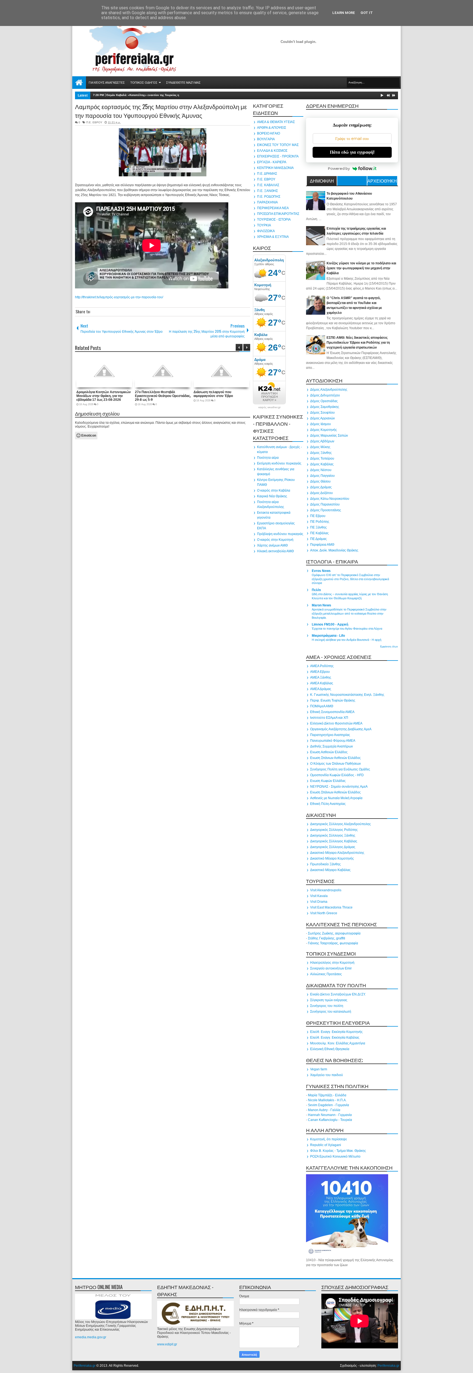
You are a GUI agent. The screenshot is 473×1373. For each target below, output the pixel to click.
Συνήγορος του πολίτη (326, 1006)
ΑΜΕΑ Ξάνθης (320, 677)
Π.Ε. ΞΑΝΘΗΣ (267, 191)
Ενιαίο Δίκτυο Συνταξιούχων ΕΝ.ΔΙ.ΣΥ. (338, 994)
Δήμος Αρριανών (322, 418)
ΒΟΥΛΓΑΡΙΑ (266, 139)
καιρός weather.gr (269, 407)
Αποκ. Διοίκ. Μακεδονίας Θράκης (334, 550)
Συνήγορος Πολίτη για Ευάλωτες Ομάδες (340, 769)
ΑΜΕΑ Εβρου (320, 672)
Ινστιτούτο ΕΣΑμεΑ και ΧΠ (329, 718)
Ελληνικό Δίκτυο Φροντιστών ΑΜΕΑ (336, 723)
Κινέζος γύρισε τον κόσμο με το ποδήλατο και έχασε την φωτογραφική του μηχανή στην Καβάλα (361, 268)
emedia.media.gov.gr (90, 1337)
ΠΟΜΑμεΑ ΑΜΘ (321, 706)
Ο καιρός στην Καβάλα (273, 490)
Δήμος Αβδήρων (322, 441)
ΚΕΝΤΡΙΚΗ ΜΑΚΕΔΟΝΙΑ (275, 168)
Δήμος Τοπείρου (322, 458)
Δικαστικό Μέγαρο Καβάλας (330, 870)
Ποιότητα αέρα (268, 458)
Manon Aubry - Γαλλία (324, 1110)
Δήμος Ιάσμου (320, 424)
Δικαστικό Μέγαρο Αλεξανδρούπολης (337, 853)
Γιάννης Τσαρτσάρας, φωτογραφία (333, 943)
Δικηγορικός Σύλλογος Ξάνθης (332, 835)
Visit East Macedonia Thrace (331, 907)
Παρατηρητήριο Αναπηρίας (330, 735)
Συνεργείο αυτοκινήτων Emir (331, 968)
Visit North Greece (323, 913)
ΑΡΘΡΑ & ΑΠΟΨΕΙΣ (271, 128)
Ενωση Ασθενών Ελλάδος (329, 752)
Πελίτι (316, 590)
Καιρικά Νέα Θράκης (272, 496)
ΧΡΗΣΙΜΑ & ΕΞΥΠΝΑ (273, 237)
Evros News (321, 571)
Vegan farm (318, 1069)
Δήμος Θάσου (320, 481)
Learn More (343, 13)
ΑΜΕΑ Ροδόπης (322, 666)
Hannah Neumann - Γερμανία (330, 1115)
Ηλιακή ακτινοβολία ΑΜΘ (275, 551)
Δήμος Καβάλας (322, 464)
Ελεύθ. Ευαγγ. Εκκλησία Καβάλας (334, 1037)
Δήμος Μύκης (320, 447)
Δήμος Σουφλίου (322, 412)
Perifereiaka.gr (85, 1366)
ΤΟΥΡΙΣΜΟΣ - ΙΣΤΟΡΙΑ (274, 219)
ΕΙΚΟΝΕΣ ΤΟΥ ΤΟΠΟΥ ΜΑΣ (278, 145)
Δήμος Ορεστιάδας (324, 401)
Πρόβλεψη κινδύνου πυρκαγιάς (280, 534)
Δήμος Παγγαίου (322, 476)
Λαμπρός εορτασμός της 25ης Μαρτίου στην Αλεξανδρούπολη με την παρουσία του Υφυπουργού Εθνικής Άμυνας (161, 110)
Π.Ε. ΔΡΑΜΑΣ (267, 174)
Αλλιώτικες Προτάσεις (326, 974)
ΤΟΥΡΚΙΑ (264, 225)
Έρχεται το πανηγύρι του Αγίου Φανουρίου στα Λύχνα (347, 628)
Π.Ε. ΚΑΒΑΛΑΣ (268, 185)
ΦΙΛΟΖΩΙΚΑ (266, 231)
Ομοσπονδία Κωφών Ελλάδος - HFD (337, 775)
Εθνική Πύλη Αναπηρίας (328, 804)
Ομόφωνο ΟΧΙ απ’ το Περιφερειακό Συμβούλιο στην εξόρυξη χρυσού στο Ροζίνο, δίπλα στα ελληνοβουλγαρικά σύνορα (350, 579)
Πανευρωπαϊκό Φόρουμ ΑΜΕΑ (332, 741)
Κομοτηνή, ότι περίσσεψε (328, 1139)
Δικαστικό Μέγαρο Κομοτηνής (332, 858)
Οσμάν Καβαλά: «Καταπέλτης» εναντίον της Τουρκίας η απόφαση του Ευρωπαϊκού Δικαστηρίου (169, 95)
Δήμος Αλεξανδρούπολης (328, 390)
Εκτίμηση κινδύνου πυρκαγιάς (279, 463)
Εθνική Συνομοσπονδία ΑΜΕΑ (332, 712)
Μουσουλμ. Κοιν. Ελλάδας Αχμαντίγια (337, 1043)
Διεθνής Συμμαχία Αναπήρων (331, 746)
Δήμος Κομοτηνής (323, 430)
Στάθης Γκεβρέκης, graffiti (326, 938)
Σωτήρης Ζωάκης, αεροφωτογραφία (334, 933)
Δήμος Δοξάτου (321, 493)
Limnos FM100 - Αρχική (330, 624)
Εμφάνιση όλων (389, 646)
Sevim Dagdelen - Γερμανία (328, 1105)
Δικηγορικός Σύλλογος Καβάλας (333, 841)
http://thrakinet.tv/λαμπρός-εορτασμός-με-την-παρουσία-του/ (119, 297)
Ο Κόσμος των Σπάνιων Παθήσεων (335, 764)
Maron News (321, 605)
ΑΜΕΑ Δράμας (320, 689)
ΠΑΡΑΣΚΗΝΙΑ (267, 202)
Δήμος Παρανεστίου (325, 504)
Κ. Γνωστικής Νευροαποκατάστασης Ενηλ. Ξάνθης (347, 695)
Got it (366, 13)
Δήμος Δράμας (321, 487)
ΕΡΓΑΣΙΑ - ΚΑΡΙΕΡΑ (271, 162)
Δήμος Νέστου (320, 470)
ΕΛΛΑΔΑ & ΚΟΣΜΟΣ (272, 151)
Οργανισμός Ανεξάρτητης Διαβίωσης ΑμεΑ (340, 729)
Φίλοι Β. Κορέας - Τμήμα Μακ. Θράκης (338, 1151)
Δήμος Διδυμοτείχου (325, 395)
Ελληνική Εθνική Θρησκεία (329, 1049)
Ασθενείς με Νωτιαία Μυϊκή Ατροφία (336, 798)
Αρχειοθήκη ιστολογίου (382, 181)
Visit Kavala (319, 896)
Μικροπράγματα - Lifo (328, 636)
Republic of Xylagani (325, 1145)
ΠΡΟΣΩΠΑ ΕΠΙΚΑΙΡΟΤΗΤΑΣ (278, 214)
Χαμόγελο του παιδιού (326, 1075)
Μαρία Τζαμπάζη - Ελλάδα (327, 1095)
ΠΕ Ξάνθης (318, 527)
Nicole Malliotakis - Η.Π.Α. (327, 1100)
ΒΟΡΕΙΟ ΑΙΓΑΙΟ (268, 133)
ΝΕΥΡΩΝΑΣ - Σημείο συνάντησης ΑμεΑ (339, 786)
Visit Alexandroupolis (325, 890)
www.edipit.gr (167, 1344)
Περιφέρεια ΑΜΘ (322, 545)
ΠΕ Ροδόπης (319, 522)
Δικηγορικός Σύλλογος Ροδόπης (334, 830)
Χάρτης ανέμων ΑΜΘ (272, 545)
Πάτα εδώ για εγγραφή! (352, 152)
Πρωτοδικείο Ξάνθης (325, 864)
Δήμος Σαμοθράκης (324, 407)
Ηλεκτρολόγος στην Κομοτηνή (332, 963)
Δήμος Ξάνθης (321, 453)
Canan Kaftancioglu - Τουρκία (330, 1120)
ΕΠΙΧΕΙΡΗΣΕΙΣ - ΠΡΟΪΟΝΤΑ (278, 156)
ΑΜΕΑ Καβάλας (321, 683)
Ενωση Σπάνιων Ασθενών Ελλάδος (335, 758)
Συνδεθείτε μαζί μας (183, 82)
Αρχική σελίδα (79, 82)
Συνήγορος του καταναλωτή (330, 1011)
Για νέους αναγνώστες (107, 82)
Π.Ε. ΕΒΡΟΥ (94, 122)
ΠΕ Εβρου (317, 516)
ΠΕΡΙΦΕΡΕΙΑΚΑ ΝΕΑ (273, 208)
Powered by (339, 168)
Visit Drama (318, 902)
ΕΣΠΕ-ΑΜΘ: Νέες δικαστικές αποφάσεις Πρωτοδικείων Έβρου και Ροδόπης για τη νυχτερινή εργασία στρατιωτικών (358, 342)
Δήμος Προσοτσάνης (325, 510)
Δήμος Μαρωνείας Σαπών (329, 435)
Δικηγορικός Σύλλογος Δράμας (332, 847)
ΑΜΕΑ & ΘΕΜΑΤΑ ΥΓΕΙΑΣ (276, 122)
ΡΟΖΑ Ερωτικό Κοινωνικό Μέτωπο (335, 1156)
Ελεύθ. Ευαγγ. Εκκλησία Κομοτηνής (336, 1032)
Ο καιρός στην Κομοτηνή (275, 540)
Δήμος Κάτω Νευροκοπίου (329, 499)
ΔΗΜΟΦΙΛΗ (322, 180)
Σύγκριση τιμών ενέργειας (328, 1000)
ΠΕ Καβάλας (319, 533)
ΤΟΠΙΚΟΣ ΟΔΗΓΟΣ (143, 82)
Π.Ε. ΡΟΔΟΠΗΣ (268, 196)
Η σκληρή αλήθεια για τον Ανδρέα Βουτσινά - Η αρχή (346, 639)
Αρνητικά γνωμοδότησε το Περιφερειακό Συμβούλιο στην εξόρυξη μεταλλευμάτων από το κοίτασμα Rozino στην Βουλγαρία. (349, 613)
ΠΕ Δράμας (318, 539)
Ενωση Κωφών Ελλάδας (328, 781)
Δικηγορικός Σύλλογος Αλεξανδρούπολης (340, 824)
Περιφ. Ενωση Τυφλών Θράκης (332, 700)
